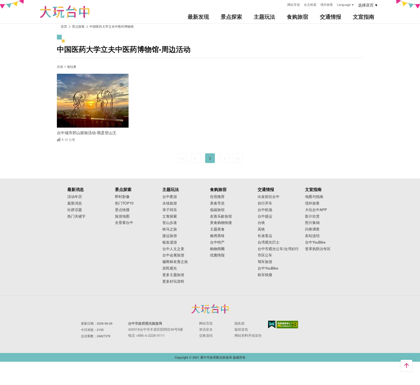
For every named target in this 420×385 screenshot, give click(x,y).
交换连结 (206, 335)
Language (343, 4)
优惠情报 (217, 255)
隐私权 (240, 323)
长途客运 (265, 236)
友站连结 (312, 236)
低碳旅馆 (217, 210)
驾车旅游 (265, 262)
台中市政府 (210, 309)
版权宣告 (241, 329)
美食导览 (217, 203)
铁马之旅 (169, 229)
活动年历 (74, 197)
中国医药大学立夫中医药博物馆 (111, 26)
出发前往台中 (269, 197)
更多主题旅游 (173, 275)
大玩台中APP (316, 210)
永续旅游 (169, 203)
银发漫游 (169, 242)
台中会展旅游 (173, 255)
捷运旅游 (169, 236)
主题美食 (217, 229)
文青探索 (169, 216)
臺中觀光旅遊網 (64, 11)
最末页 (237, 158)
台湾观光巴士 (269, 242)
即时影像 (122, 197)
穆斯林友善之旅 (175, 262)
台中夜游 (169, 197)
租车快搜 (265, 275)
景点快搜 (122, 210)
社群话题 (74, 210)
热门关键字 (76, 216)
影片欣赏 (312, 216)
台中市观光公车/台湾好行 (278, 249)
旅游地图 (122, 216)
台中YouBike (268, 268)
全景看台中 (124, 223)
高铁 (261, 229)
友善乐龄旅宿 (221, 216)
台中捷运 (265, 216)
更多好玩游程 (173, 281)
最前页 (182, 158)
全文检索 (310, 4)
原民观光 (169, 268)
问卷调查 (312, 229)
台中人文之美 (173, 249)
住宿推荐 (217, 197)
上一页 (196, 158)
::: (281, 4)
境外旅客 (326, 4)
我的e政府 (271, 324)
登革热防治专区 (318, 249)
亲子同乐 (169, 210)
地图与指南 (314, 197)
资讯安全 (206, 329)
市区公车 (265, 255)
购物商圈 (217, 249)
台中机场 (265, 210)
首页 (64, 26)
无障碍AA (287, 324)
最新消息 (74, 203)
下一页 (224, 158)
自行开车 (265, 203)
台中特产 (217, 242)
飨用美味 (217, 236)
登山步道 (169, 223)
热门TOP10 (124, 203)
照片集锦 (312, 223)
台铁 (261, 223)
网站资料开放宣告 (248, 335)
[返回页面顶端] (406, 365)
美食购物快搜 (221, 223)
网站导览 (293, 4)
